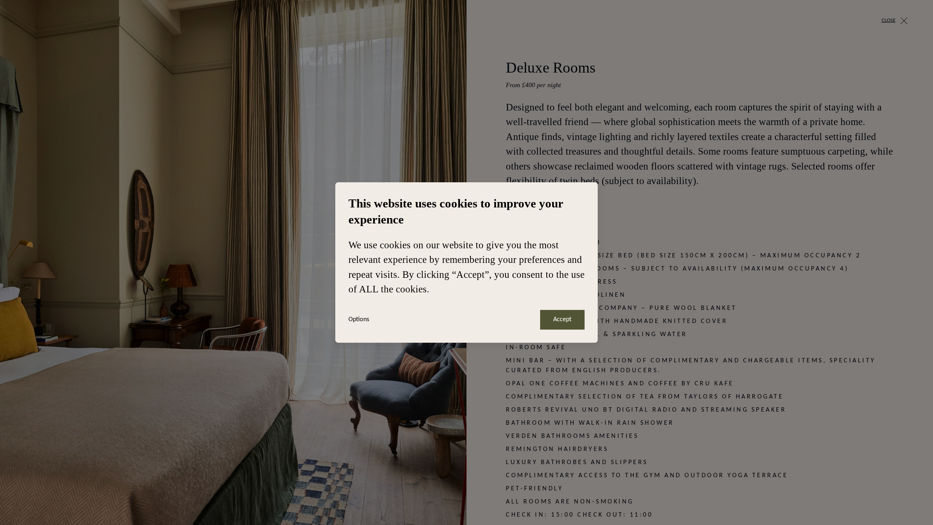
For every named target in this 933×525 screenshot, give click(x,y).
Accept (562, 319)
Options (358, 319)
